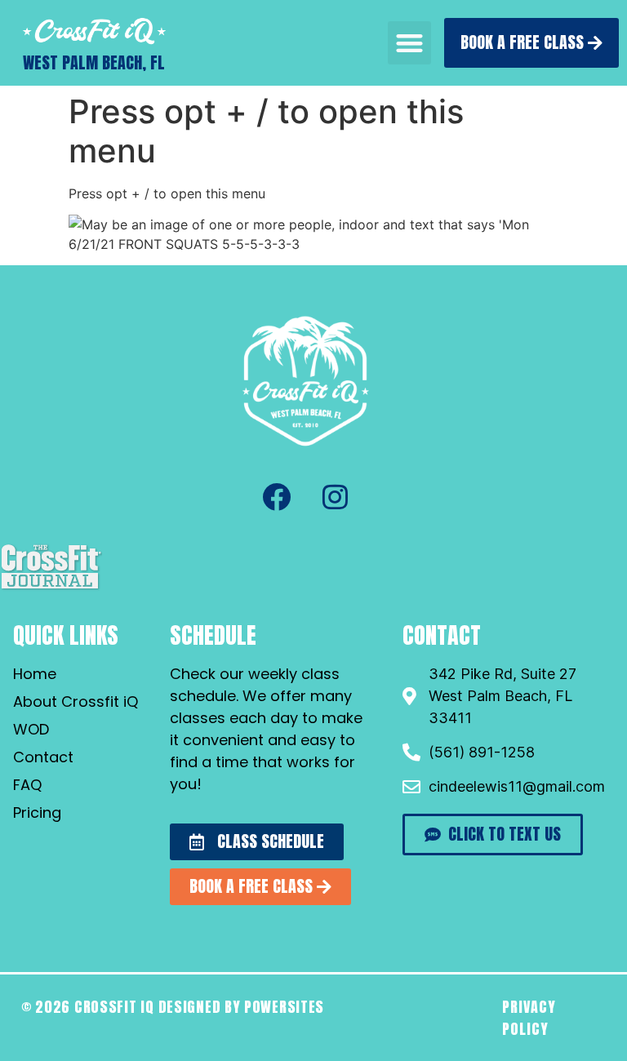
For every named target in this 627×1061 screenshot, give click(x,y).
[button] (409, 42)
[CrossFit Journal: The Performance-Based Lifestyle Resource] (51, 587)
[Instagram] (334, 496)
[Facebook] (276, 496)
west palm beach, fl (94, 62)
